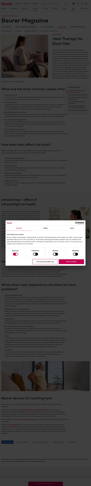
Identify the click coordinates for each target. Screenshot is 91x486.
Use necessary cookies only (45, 261)
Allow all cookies (71, 261)
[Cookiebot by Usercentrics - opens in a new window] (76, 223)
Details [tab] (45, 228)
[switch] (35, 254)
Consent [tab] (19, 228)
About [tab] (72, 228)
